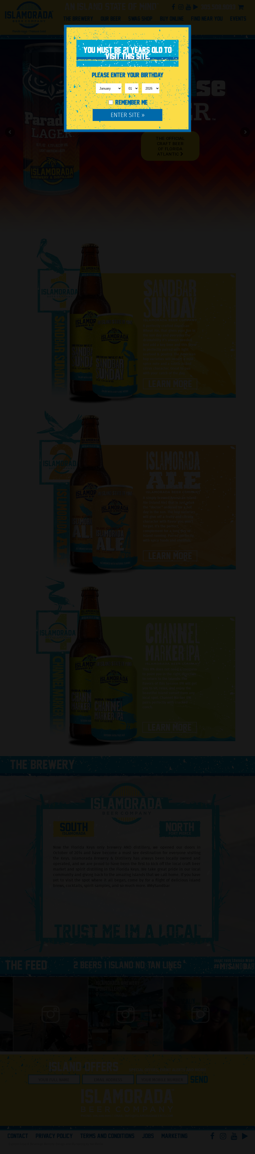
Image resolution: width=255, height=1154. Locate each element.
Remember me (131, 102)
